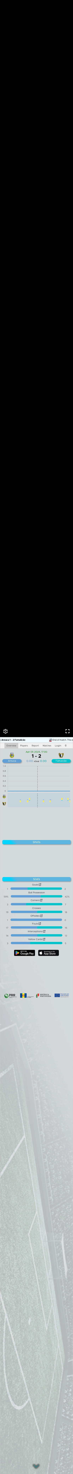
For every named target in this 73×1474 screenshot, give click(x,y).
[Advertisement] (36, 822)
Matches (47, 746)
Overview (11, 746)
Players (24, 746)
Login (58, 745)
